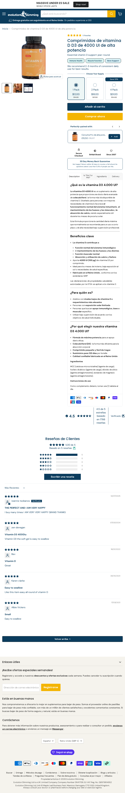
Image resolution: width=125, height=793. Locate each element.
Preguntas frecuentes (44, 776)
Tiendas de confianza (22, 776)
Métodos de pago (34, 772)
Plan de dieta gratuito (67, 776)
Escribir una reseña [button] (62, 476)
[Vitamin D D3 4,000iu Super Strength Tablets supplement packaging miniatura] (7, 88)
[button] (76, 91)
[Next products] (119, 126)
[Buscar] (111, 13)
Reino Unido (69, 741)
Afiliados (108, 776)
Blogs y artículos (108, 772)
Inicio (5, 29)
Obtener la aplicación (87, 772)
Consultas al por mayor (90, 776)
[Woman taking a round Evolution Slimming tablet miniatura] (17, 88)
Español (47, 741)
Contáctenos (51, 772)
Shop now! (81, 4)
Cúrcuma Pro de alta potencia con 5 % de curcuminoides (94, 135)
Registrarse (51, 687)
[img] (12, 496)
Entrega (19, 772)
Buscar (9, 772)
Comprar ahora (95, 116)
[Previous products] (112, 126)
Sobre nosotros (68, 772)
